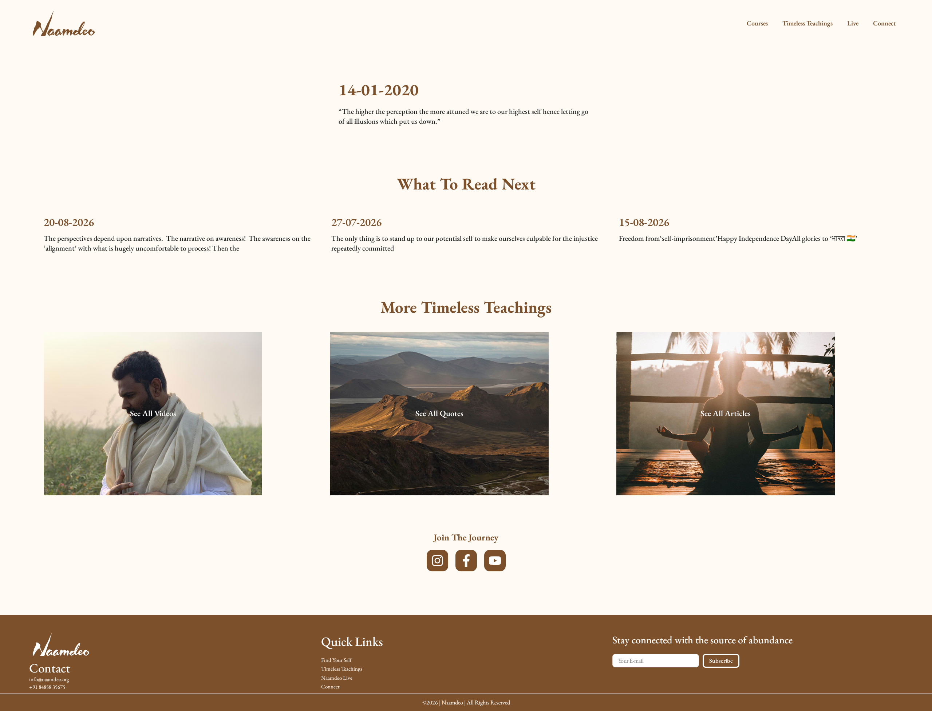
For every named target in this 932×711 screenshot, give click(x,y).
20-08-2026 (69, 222)
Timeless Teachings (807, 23)
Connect (884, 23)
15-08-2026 (644, 222)
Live (852, 23)
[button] (153, 413)
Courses (757, 23)
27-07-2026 (356, 222)
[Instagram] (437, 560)
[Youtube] (495, 560)
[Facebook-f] (466, 560)
